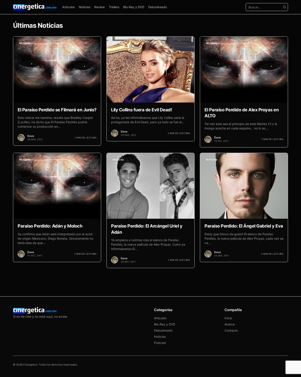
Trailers (114, 7)
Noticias (85, 7)
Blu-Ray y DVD (133, 7)
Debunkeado (157, 7)
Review (99, 7)
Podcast (160, 343)
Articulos (68, 7)
